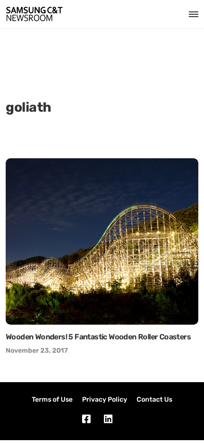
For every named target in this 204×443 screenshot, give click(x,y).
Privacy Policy (104, 399)
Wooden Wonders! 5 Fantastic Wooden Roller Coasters (98, 336)
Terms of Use (52, 399)
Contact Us (154, 399)
